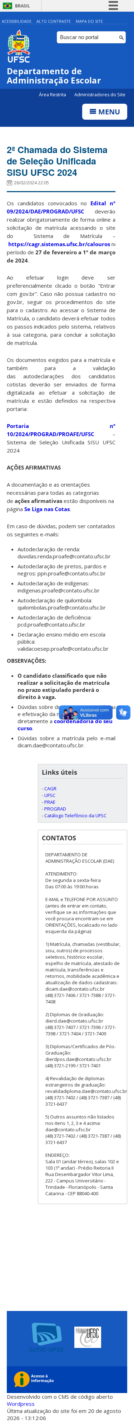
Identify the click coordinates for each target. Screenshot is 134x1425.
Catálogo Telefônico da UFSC (75, 815)
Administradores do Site (99, 95)
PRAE (49, 802)
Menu (108, 112)
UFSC (49, 795)
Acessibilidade (16, 21)
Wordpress (21, 1403)
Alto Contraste (53, 21)
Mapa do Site (89, 21)
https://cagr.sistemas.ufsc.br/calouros (59, 244)
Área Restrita (53, 95)
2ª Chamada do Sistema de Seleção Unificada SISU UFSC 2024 (57, 161)
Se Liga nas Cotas (47, 509)
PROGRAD (55, 809)
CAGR (50, 788)
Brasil (22, 6)
